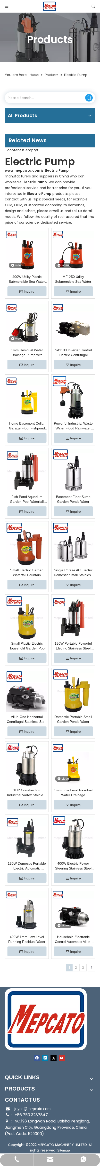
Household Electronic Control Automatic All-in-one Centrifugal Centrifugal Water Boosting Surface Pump (73, 939)
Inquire (29, 291)
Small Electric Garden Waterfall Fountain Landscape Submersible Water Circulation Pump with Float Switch (26, 572)
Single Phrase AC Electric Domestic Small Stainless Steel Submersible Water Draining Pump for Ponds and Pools (73, 572)
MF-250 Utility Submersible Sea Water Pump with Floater (73, 279)
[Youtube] (62, 1058)
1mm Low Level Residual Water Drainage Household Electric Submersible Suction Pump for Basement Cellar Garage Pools (73, 792)
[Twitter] (53, 1058)
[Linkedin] (45, 1058)
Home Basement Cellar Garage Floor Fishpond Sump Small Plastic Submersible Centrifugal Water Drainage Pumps (26, 426)
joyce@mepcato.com (32, 1109)
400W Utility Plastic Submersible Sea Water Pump (27, 279)
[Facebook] (37, 1058)
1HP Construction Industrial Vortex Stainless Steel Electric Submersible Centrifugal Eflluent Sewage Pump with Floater (27, 792)
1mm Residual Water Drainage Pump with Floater (27, 352)
